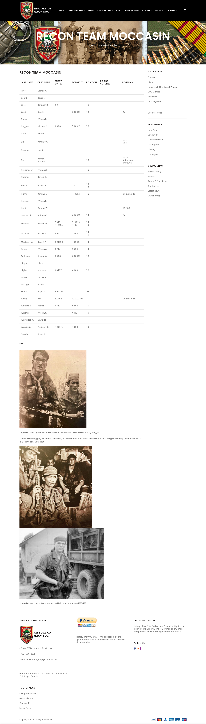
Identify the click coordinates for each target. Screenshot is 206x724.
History (151, 82)
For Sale (152, 77)
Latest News (154, 190)
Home (91, 45)
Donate (35, 676)
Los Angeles (153, 144)
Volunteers (61, 673)
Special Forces (155, 112)
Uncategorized (155, 101)
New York (152, 130)
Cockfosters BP (155, 139)
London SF (153, 135)
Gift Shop (24, 676)
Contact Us (153, 186)
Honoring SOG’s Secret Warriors (163, 87)
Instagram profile (27, 693)
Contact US (47, 673)
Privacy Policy (154, 171)
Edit (21, 343)
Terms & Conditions (157, 181)
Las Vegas (153, 154)
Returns (151, 176)
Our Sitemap (154, 195)
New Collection (26, 698)
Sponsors (152, 96)
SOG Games (154, 92)
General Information (29, 673)
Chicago (152, 149)
